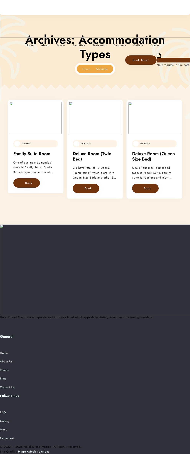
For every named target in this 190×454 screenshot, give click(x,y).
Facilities (79, 45)
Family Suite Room (31, 153)
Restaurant (99, 45)
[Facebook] (2, 331)
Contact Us (7, 387)
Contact (155, 45)
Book (28, 183)
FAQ (3, 412)
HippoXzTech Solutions (33, 452)
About (45, 45)
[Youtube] (7, 331)
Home (30, 45)
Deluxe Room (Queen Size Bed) (153, 156)
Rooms (61, 45)
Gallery (138, 45)
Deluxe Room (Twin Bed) (92, 156)
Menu (3, 429)
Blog (3, 379)
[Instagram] (12, 331)
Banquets (120, 45)
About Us (6, 361)
